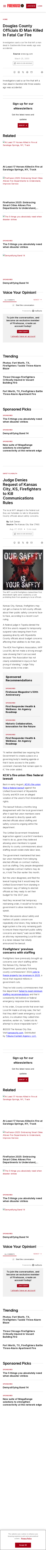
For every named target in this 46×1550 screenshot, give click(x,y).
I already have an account (23, 336)
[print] (42, 72)
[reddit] (27, 72)
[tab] (10, 300)
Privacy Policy (26, 1538)
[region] (23, 306)
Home (5, 19)
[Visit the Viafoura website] (37, 311)
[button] (4, 6)
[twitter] (23, 72)
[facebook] (14, 72)
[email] (31, 72)
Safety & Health (10, 473)
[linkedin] (19, 72)
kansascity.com (15, 1032)
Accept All (23, 1545)
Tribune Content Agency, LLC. (21, 1036)
